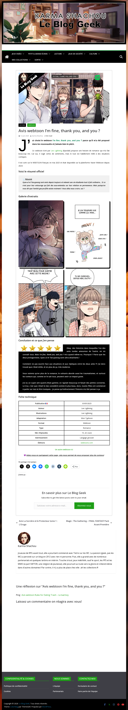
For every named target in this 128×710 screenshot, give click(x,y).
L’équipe (56, 686)
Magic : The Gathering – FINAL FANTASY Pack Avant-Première (87, 523)
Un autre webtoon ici (64, 449)
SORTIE (38, 60)
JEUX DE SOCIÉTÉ (75, 54)
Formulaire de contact (87, 686)
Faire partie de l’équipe (88, 691)
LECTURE (58, 54)
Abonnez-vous (84, 505)
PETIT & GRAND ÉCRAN (38, 54)
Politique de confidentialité (15, 686)
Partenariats (58, 691)
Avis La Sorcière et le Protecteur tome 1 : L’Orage (38, 523)
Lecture (22, 125)
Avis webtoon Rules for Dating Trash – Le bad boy (45, 595)
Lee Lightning (56, 150)
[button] (23, 54)
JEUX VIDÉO (17, 54)
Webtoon (31, 125)
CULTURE (93, 54)
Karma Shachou (37, 136)
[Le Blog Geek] (64, 3)
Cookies (7, 691)
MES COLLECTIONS (20, 60)
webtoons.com (87, 443)
